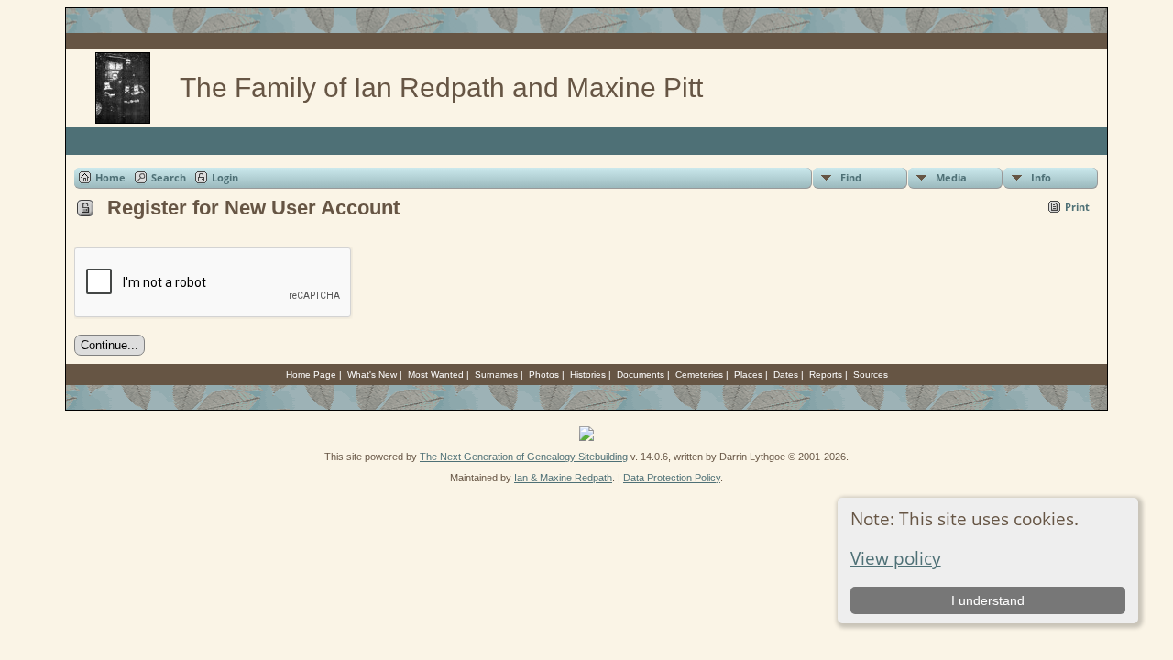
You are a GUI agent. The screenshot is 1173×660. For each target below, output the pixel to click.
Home (110, 177)
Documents (640, 374)
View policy (895, 557)
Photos (544, 374)
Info (1041, 177)
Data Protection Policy (671, 477)
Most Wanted (436, 374)
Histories (588, 374)
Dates (785, 374)
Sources (870, 374)
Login (225, 177)
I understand (988, 600)
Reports (825, 374)
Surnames (496, 374)
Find (850, 177)
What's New (372, 374)
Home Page (311, 374)
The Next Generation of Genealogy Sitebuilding (524, 456)
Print (1077, 207)
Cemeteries (699, 374)
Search (168, 177)
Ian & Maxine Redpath (563, 477)
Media (951, 177)
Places (748, 374)
